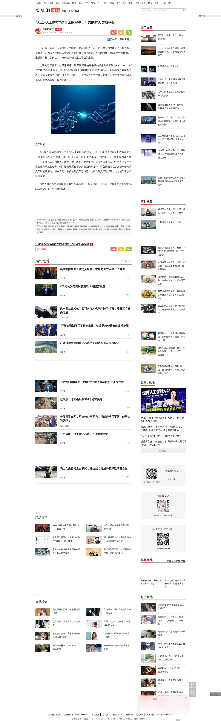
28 (130, 477)
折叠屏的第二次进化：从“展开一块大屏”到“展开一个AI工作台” (163, 443)
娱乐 (80, 3)
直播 (58, 3)
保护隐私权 (117, 714)
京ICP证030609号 (164, 714)
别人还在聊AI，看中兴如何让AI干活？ (161, 435)
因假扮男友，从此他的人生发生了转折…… (151, 582)
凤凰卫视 (66, 3)
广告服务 (95, 714)
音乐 (173, 561)
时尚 (93, 3)
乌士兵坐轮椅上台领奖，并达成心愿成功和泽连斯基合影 (94, 468)
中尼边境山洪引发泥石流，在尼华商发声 (84, 434)
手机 (70, 11)
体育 (87, 3)
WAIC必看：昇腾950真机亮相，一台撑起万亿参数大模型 (162, 419)
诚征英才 (106, 714)
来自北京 (57, 32)
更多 (156, 3)
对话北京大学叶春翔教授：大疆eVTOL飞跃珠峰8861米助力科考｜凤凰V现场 (162, 428)
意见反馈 (139, 714)
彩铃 (178, 561)
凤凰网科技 (170, 471)
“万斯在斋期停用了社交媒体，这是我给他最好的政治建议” (95, 325)
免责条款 (129, 714)
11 (130, 295)
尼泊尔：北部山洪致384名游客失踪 (81, 399)
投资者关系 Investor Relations (76, 714)
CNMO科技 (48, 29)
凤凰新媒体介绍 (54, 714)
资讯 (45, 3)
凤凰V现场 (148, 382)
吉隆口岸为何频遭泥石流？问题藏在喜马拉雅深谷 (90, 343)
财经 (74, 3)
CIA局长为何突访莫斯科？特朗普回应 (82, 286)
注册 (165, 3)
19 (130, 391)
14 (130, 352)
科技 (112, 3)
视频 (51, 3)
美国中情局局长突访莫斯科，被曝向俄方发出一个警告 (92, 269)
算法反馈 (128, 261)
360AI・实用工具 (120, 39)
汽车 (99, 3)
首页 (39, 3)
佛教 (137, 3)
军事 (118, 3)
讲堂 (169, 561)
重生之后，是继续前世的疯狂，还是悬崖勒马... (175, 583)
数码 (150, 3)
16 (130, 278)
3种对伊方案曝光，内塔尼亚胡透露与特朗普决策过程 (92, 382)
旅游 (131, 3)
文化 (124, 3)
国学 (143, 3)
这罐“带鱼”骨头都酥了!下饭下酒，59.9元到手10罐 (62, 244)
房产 (105, 3)
